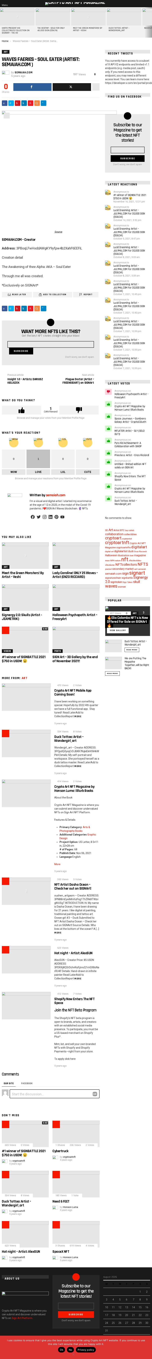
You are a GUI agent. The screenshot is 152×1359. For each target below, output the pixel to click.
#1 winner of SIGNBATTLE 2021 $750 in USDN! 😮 (23, 659)
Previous (2, 22)
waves (111, 586)
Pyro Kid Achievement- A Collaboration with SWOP (128, 444)
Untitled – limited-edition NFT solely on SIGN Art (130, 465)
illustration (123, 555)
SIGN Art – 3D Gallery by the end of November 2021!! (75, 659)
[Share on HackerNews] (37, 103)
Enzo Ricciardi (140, 551)
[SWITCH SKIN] (143, 4)
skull (136, 582)
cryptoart (113, 538)
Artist (116, 530)
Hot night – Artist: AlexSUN (73, 953)
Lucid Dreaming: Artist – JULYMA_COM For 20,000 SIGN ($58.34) (129, 214)
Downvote (79, 410)
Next (150, 22)
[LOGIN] (148, 4)
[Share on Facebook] (4, 103)
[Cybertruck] (75, 1134)
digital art (109, 551)
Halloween (111, 555)
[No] (73, 1353)
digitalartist (121, 551)
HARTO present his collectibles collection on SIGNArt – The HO (15, 30)
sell (136, 569)
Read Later (19, 294)
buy (126, 530)
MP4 (112, 560)
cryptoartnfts (123, 547)
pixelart (108, 569)
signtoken (116, 582)
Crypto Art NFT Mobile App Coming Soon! (72, 692)
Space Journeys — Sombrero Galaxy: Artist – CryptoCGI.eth (130, 420)
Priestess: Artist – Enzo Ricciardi (132, 455)
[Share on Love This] (30, 103)
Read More (131, 650)
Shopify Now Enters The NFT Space (74, 1001)
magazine (140, 555)
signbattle (127, 577)
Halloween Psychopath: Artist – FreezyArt (74, 617)
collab (131, 530)
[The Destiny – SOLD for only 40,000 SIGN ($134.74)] (53, 17)
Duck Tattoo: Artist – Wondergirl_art (119, 29)
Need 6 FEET (61, 1201)
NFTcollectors (126, 565)
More (78, 716)
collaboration (114, 534)
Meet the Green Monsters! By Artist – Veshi (87, 29)
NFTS (143, 564)
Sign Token (128, 582)
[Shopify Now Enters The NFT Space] (26, 1005)
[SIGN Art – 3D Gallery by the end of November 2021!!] (75, 640)
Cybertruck (60, 1151)
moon (107, 560)
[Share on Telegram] (43, 103)
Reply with (95, 1094)
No (70, 1349)
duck (131, 551)
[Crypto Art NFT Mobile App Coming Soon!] (26, 697)
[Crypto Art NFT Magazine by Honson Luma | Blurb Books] (26, 793)
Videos (7, 651)
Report (88, 294)
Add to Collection (54, 294)
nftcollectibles (135, 560)
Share (7, 116)
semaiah (142, 569)
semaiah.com (113, 573)
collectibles (130, 534)
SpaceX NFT (60, 1251)
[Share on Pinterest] (17, 103)
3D (106, 530)
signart (137, 573)
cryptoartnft (117, 542)
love (131, 555)
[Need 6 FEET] (75, 1184)
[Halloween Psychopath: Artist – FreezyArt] (75, 597)
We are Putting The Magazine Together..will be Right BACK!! (137, 663)
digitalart (139, 547)
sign (125, 573)
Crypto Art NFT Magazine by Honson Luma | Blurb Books (74, 788)
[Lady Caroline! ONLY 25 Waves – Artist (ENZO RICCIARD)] (75, 555)
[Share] (32, 87)
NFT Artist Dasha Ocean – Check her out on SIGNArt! (72, 886)
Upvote (21, 410)
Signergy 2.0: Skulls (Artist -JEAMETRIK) (22, 617)
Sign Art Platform (22, 1318)
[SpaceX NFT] (75, 1234)
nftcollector (110, 565)
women (122, 586)
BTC (122, 530)
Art (6, 567)
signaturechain (113, 577)
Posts (57, 651)
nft (124, 559)
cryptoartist (127, 539)
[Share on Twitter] (11, 103)
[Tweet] (72, 87)
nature (118, 560)
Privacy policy (86, 1349)
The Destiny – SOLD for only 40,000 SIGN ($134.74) (51, 29)
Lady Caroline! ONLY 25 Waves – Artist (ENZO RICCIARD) (75, 575)
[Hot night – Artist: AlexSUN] (26, 959)
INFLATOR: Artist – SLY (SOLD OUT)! (130, 432)
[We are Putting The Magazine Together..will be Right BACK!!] (113, 663)
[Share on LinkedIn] (24, 103)
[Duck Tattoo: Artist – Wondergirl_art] (124, 17)
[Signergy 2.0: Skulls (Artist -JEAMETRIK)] (25, 597)
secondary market (123, 568)
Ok (61, 1349)
